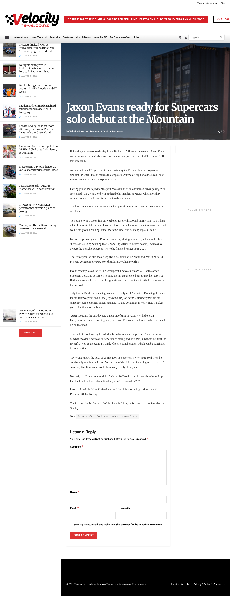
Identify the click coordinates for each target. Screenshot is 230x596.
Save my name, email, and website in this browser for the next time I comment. (118, 525)
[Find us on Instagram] (186, 37)
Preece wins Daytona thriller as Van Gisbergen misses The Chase (38, 168)
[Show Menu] (7, 37)
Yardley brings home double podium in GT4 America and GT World (38, 88)
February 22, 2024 (99, 131)
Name (74, 492)
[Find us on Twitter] (179, 37)
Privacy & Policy (202, 584)
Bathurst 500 (85, 416)
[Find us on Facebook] (174, 37)
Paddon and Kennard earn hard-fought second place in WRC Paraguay (38, 109)
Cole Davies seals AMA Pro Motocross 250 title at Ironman (37, 187)
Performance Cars (120, 37)
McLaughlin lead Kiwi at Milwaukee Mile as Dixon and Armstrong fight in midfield (36, 48)
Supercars (117, 131)
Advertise (185, 584)
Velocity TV (100, 37)
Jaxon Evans (129, 416)
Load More (30, 332)
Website (125, 508)
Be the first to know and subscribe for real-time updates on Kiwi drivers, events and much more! (136, 19)
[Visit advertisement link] (30, 273)
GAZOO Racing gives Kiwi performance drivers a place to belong (37, 208)
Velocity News (76, 131)
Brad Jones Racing (107, 416)
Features (68, 37)
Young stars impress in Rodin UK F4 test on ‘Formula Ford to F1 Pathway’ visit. (36, 68)
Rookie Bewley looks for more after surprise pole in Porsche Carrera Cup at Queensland (36, 129)
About (174, 584)
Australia (55, 37)
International (21, 37)
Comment (77, 447)
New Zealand (39, 37)
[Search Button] (221, 37)
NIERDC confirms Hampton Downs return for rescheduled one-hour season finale (36, 314)
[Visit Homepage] (32, 19)
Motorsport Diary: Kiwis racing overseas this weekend (37, 227)
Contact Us (219, 584)
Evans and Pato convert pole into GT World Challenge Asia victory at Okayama (38, 149)
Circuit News (83, 37)
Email (74, 508)
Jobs (136, 37)
